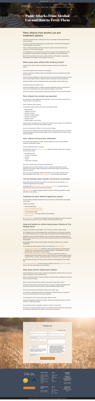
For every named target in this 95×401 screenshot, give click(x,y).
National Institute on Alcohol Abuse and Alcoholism (44, 186)
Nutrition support (29, 215)
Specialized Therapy (58, 7)
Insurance (55, 4)
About (73, 7)
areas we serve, (63, 263)
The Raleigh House (29, 218)
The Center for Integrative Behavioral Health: (36, 253)
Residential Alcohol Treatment (34, 26)
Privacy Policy (48, 398)
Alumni (60, 4)
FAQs (53, 378)
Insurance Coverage (44, 381)
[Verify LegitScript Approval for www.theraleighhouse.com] (34, 381)
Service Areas (54, 374)
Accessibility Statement (60, 398)
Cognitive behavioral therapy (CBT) (33, 208)
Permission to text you (35, 347)
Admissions (69, 7)
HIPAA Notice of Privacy (53, 398)
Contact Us (54, 381)
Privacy (31, 355)
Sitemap (65, 398)
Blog (52, 380)
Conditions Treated (44, 7)
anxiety (66, 182)
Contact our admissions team (30, 263)
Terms (33, 355)
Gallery (64, 7)
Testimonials (54, 377)
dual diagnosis (29, 190)
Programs (51, 7)
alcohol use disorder (42, 149)
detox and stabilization (45, 174)
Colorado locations (59, 246)
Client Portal (71, 4)
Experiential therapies (30, 213)
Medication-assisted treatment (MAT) (34, 210)
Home (21, 26)
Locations (38, 7)
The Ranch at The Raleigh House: (33, 248)
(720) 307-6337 (51, 1)
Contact (65, 4)
